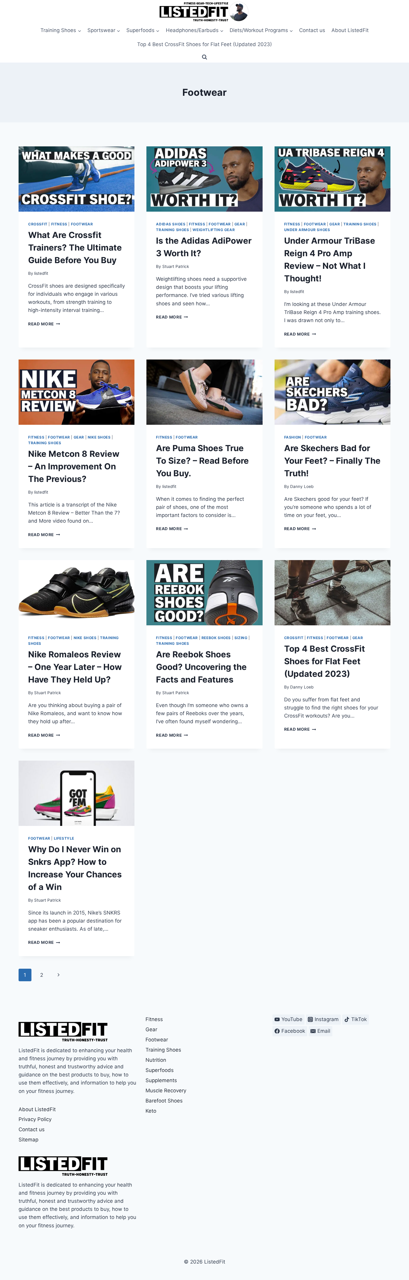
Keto (151, 1111)
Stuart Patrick (175, 266)
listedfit (41, 273)
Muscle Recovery (166, 1091)
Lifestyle (64, 838)
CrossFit (38, 224)
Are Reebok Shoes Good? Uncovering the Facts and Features (201, 667)
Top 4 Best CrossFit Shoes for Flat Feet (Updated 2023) (204, 44)
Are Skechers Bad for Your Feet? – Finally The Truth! (332, 460)
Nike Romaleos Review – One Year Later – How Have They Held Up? (75, 667)
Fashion (292, 437)
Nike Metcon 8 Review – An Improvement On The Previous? (73, 466)
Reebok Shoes (216, 638)
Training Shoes (172, 230)
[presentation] (76, 179)
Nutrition (156, 1060)
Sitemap (28, 1140)
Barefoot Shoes (164, 1101)
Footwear (82, 224)
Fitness (59, 224)
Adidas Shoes (170, 224)
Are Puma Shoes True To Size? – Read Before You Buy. (202, 460)
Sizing (241, 638)
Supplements (161, 1080)
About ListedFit (350, 30)
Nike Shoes (99, 437)
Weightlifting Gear (214, 230)
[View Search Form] (204, 57)
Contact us (312, 30)
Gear (239, 224)
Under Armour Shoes (307, 230)
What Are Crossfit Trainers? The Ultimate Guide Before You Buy (75, 247)
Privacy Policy (35, 1119)
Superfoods (160, 1070)
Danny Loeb (301, 486)
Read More (44, 323)
